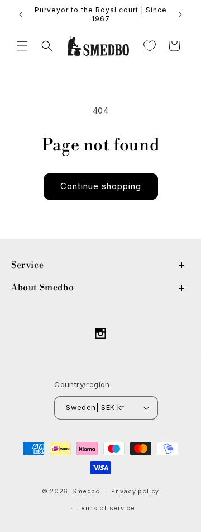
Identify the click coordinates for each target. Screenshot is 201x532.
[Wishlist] (149, 46)
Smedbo (86, 491)
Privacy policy (135, 491)
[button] (22, 46)
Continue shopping (100, 186)
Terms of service (106, 508)
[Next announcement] (180, 14)
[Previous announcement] (20, 14)
